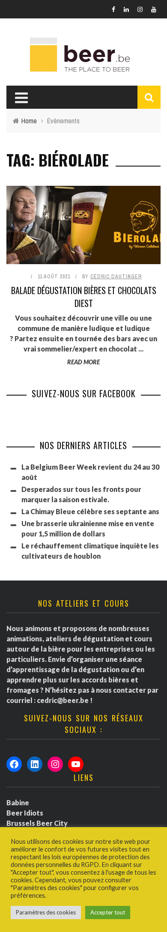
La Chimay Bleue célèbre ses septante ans (90, 511)
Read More (83, 362)
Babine (17, 802)
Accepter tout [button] (107, 912)
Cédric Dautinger (116, 276)
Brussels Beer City (37, 823)
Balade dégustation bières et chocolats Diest (83, 297)
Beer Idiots (24, 813)
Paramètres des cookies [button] (46, 912)
